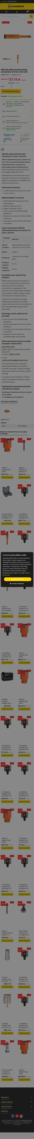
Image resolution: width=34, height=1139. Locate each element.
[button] (17, 584)
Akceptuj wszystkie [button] (17, 579)
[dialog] (17, 569)
